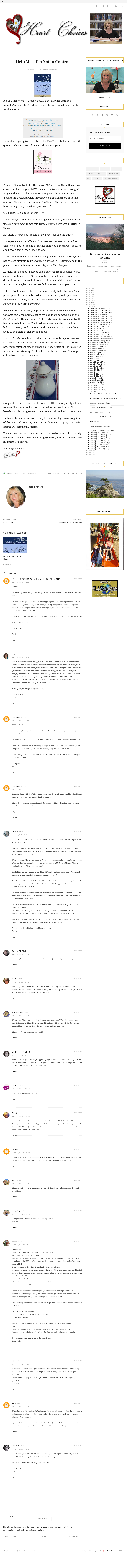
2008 (91, 452)
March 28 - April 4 (97, 386)
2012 (90, 302)
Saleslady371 (19, 951)
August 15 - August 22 (98, 346)
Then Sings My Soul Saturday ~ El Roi (103, 394)
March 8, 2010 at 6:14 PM (20, 582)
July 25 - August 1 (97, 352)
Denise (15, 1085)
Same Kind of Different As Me (31, 185)
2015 (90, 296)
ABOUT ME (15, 6)
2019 (90, 288)
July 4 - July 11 (95, 358)
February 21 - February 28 (100, 434)
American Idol (113, 173)
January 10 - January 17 (99, 446)
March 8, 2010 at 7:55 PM (20, 954)
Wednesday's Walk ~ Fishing (100, 412)
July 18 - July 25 (96, 354)
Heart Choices (24, 1551)
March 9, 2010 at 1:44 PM (20, 1245)
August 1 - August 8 (97, 350)
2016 (90, 294)
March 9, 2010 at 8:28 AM (21, 1214)
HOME (5, 6)
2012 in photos (92, 169)
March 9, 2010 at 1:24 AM (20, 1055)
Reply (80, 579)
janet (15, 1149)
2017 (90, 292)
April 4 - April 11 (96, 384)
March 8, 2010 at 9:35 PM (20, 1015)
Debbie (15, 1113)
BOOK (25, 6)
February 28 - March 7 (98, 432)
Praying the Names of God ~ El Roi (102, 430)
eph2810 (16, 1446)
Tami (14, 1403)
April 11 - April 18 (96, 382)
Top (120, 1551)
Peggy (15, 832)
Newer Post (75, 1537)
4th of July (116, 169)
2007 (91, 454)
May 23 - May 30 (96, 370)
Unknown (17, 717)
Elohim (51, 437)
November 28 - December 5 (100, 316)
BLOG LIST (45, 6)
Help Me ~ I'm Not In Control (100, 417)
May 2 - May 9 (95, 376)
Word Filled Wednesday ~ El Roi (101, 407)
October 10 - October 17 (99, 330)
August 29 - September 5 (99, 342)
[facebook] (96, 6)
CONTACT (34, 6)
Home (43, 1537)
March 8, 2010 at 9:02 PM (20, 982)
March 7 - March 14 (97, 392)
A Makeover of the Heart (96, 173)
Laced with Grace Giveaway (100, 426)
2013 (90, 300)
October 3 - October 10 (98, 332)
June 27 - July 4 (96, 360)
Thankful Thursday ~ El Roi (100, 403)
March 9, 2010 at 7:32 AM (20, 1183)
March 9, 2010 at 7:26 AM (21, 1153)
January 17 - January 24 (99, 444)
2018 (90, 290)
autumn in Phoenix (111, 178)
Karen (15, 979)
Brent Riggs (97, 178)
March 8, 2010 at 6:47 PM (20, 657)
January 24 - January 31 (99, 442)
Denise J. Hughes (21, 1052)
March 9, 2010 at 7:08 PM (20, 1406)
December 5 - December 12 (100, 314)
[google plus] (108, 6)
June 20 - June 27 (96, 362)
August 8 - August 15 (98, 348)
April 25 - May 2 (96, 378)
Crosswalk (25, 315)
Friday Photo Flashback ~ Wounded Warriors (106, 398)
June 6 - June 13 (96, 366)
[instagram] (99, 6)
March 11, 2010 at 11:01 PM (20, 1449)
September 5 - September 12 (100, 340)
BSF (88, 178)
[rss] (115, 6)
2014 (90, 298)
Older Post (10, 1537)
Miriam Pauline (20, 1012)
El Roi (7, 442)
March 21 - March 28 (98, 388)
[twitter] (103, 6)
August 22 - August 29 (98, 344)
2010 (90, 306)
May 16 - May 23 (96, 372)
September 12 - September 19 (100, 338)
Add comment (10, 1516)
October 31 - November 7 (99, 324)
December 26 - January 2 (99, 308)
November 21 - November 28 (100, 318)
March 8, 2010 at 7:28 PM (20, 835)
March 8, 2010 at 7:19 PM (20, 789)
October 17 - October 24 (99, 328)
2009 (91, 450)
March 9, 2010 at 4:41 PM (20, 1364)
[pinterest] (112, 6)
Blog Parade (94, 421)
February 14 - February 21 (99, 436)
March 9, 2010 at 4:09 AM (21, 1088)
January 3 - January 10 (98, 448)
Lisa (14, 654)
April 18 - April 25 (96, 380)
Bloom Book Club (70, 185)
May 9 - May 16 (96, 374)
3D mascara (105, 169)
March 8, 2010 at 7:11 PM (20, 720)
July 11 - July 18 (96, 356)
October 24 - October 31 (99, 326)
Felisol (16, 1241)
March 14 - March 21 (97, 390)
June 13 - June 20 (96, 364)
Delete (75, 579)
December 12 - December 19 (100, 312)
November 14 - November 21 (100, 320)
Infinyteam (111, 1551)
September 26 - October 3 (99, 334)
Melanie (16, 1211)
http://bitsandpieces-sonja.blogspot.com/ (36, 579)
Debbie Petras (12, 473)
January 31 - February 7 (99, 440)
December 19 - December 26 (100, 310)
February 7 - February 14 (99, 438)
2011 (90, 304)
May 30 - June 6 (96, 368)
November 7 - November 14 (100, 322)
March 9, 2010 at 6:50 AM (21, 1116)
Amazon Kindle (72, 319)
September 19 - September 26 (100, 336)
